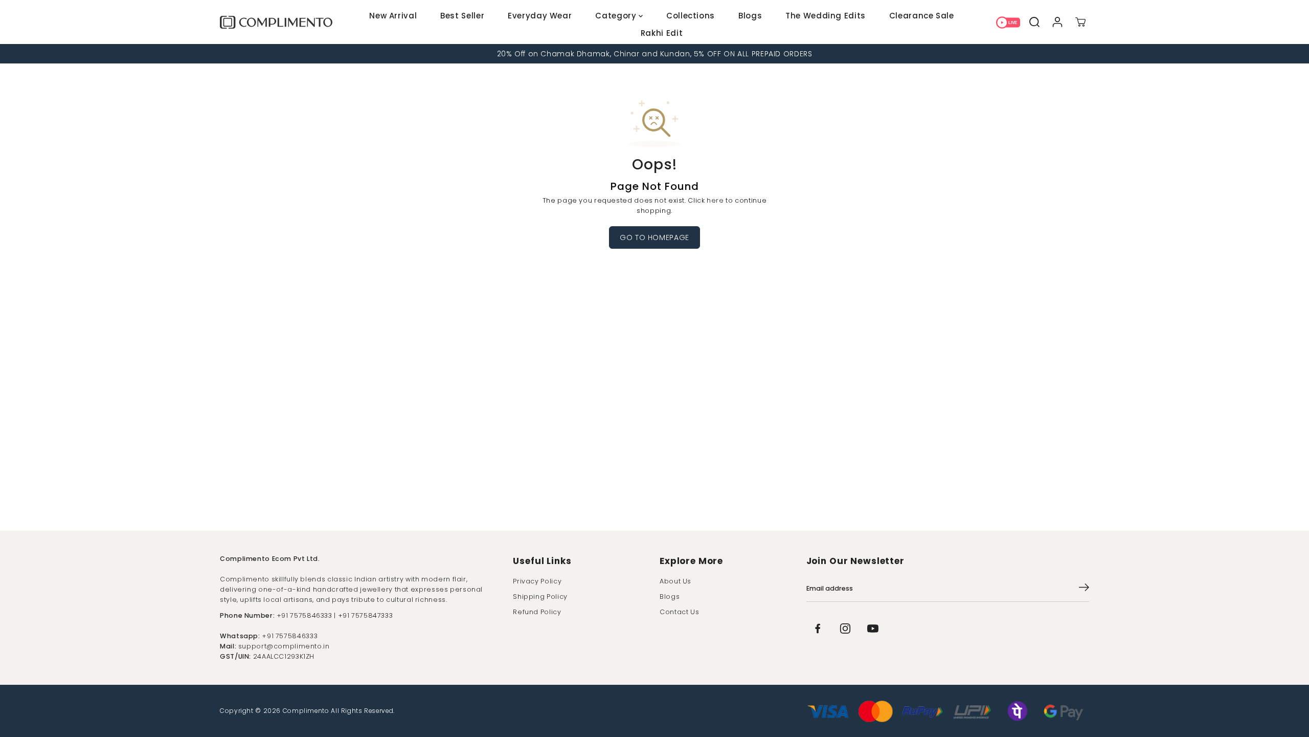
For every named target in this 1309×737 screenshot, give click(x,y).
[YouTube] (873, 628)
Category (617, 15)
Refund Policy (537, 612)
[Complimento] (276, 22)
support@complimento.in (284, 646)
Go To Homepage (654, 237)
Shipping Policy (540, 596)
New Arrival (393, 15)
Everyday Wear (540, 15)
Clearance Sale (921, 15)
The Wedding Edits (825, 15)
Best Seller (462, 15)
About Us (675, 581)
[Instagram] (845, 628)
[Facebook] (817, 628)
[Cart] (1080, 22)
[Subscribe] (1084, 589)
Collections (690, 15)
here (715, 200)
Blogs (750, 15)
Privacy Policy (537, 581)
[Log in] (1057, 22)
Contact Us (679, 612)
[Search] (1034, 22)
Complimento (306, 710)
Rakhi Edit (662, 33)
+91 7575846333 (290, 636)
